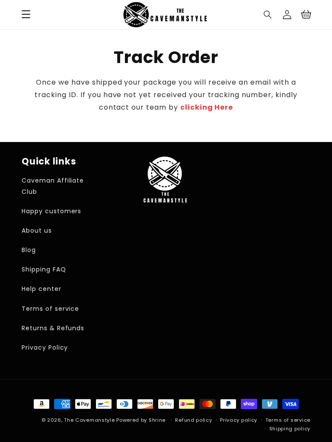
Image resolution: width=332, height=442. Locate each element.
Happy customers (51, 211)
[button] (268, 14)
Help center (41, 288)
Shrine (157, 420)
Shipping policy (290, 428)
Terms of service (50, 308)
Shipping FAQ (44, 269)
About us (37, 230)
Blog (29, 250)
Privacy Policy (45, 347)
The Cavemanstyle (89, 420)
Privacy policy (238, 420)
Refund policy (193, 420)
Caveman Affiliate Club (53, 186)
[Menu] (25, 14)
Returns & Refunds (53, 328)
